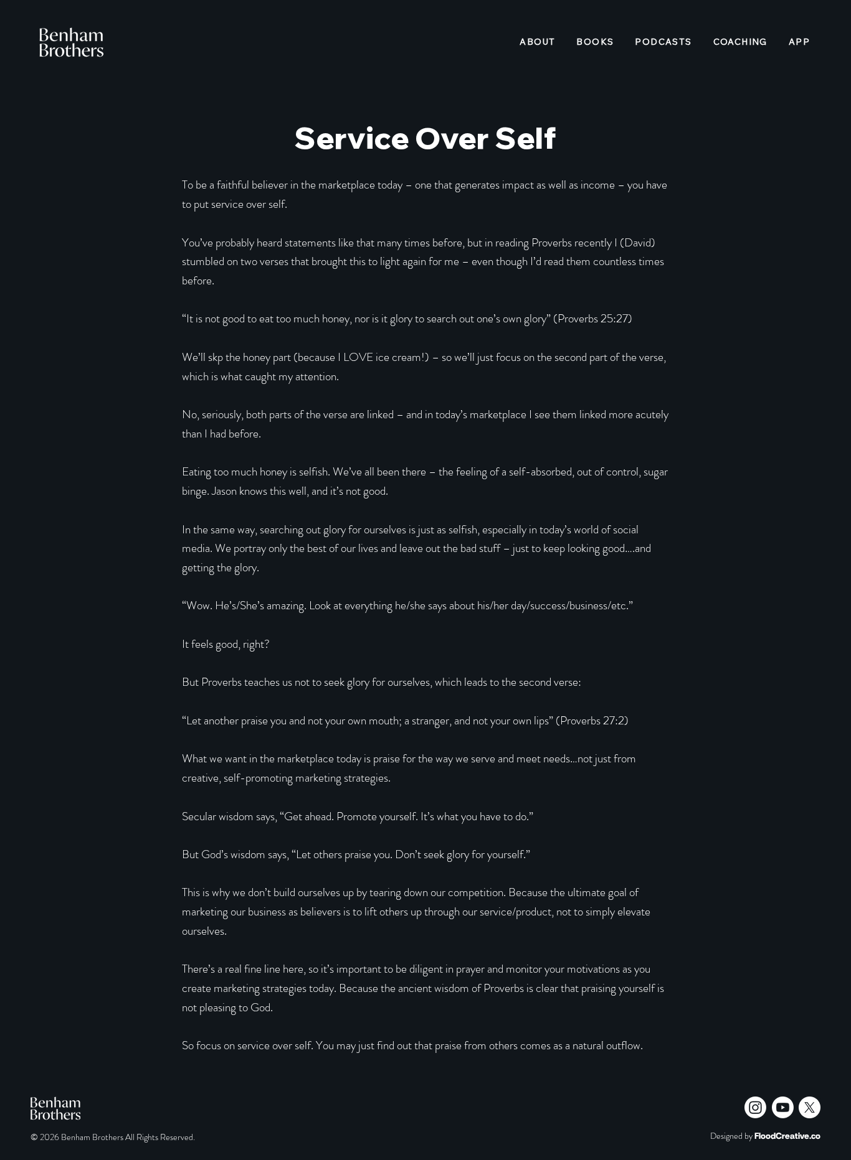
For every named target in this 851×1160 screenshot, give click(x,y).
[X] (809, 1107)
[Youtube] (783, 1107)
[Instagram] (755, 1107)
